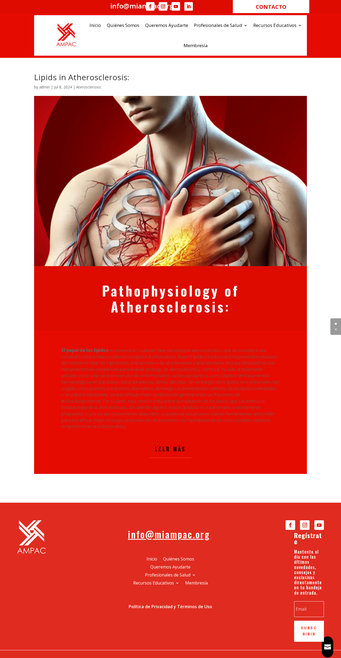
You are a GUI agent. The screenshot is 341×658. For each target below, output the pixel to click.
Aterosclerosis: (89, 87)
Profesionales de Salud (218, 25)
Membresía (196, 45)
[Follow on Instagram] (163, 6)
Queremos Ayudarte (166, 25)
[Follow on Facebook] (150, 6)
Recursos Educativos (275, 25)
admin (44, 87)
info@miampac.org (169, 534)
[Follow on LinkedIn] (188, 6)
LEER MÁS (170, 449)
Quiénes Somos (123, 25)
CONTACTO (271, 6)
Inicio (95, 25)
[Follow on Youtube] (176, 6)
